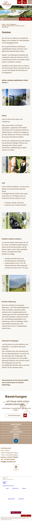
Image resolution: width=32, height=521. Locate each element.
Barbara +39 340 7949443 (9, 457)
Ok (26, 515)
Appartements (16, 424)
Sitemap (4, 483)
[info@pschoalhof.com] (19, 2)
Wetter (16, 436)
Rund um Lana (20, 25)
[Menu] (2, 19)
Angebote (16, 429)
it (28, 2)
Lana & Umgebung (11, 24)
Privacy (4, 482)
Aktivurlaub (5, 27)
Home (3, 24)
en (31, 2)
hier (10, 519)
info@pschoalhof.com (8, 461)
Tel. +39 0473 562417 (8, 459)
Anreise (16, 434)
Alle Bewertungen (14, 415)
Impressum (5, 481)
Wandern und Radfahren (8, 25)
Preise (16, 427)
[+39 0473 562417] (24, 2)
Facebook (16, 441)
